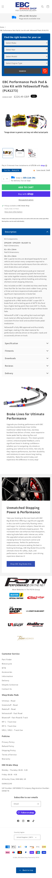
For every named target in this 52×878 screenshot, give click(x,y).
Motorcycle (7, 663)
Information (7, 676)
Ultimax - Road (8, 701)
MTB (4, 668)
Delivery (5, 680)
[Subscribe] (38, 804)
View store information (13, 212)
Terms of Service (9, 754)
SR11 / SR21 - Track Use (12, 730)
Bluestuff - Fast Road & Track (15, 717)
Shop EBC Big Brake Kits (20, 564)
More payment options (26, 200)
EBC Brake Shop (23, 857)
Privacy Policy (8, 742)
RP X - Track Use (9, 726)
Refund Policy (8, 746)
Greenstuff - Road (10, 705)
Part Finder (7, 659)
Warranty (6, 759)
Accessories (7, 672)
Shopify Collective (10, 684)
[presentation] (10, 124)
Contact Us (7, 689)
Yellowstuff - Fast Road (12, 713)
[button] (3, 6)
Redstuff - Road (9, 709)
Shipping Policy (9, 750)
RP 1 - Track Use (9, 722)
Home (2, 27)
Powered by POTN (33, 857)
